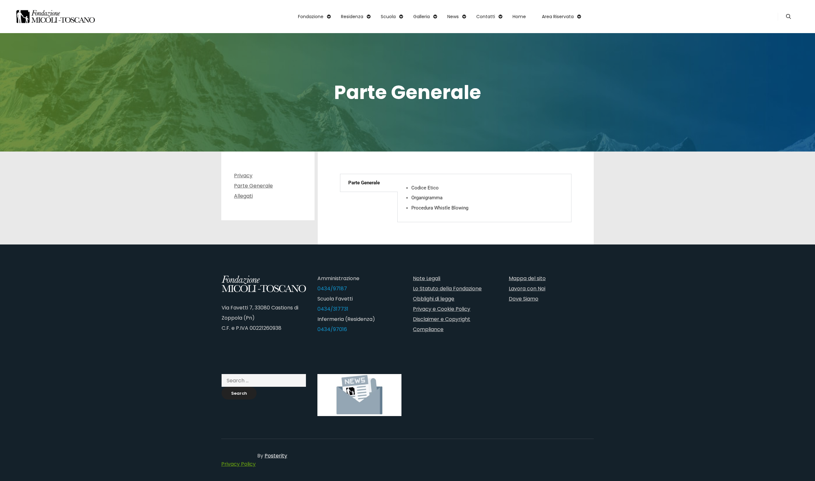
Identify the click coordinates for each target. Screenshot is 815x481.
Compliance (428, 329)
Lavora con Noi (527, 288)
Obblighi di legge (433, 298)
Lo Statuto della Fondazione (447, 288)
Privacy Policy (238, 464)
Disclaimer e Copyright (441, 319)
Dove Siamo (523, 298)
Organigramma (427, 198)
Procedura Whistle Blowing (439, 208)
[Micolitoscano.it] (56, 16)
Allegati (243, 196)
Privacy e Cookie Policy (441, 309)
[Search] (788, 16)
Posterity (276, 455)
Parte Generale (253, 185)
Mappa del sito (527, 278)
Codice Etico (425, 188)
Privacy (243, 175)
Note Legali (426, 278)
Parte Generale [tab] (364, 183)
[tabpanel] (484, 198)
